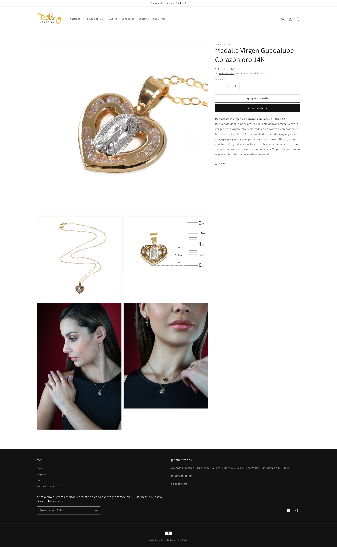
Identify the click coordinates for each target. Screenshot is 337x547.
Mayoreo (42, 474)
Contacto (42, 480)
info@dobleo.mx (181, 475)
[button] (76, 18)
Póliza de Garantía (47, 486)
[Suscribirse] (96, 510)
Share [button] (222, 163)
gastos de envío (226, 73)
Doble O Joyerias (162, 540)
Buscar (41, 468)
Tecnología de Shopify (179, 540)
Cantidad (219, 79)
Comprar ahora (257, 108)
